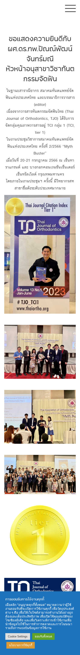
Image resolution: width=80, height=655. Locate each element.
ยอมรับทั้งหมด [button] (43, 636)
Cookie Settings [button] (18, 636)
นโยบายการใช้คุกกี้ (20, 645)
